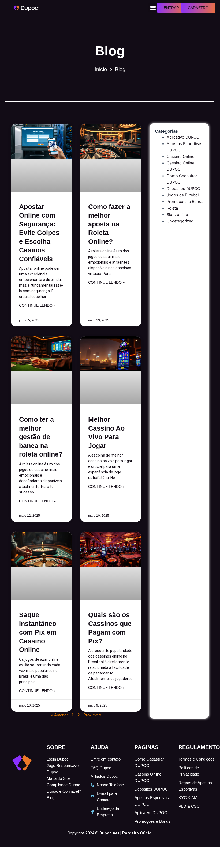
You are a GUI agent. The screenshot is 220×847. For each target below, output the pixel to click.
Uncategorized (180, 221)
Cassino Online (180, 156)
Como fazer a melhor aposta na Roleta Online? (109, 224)
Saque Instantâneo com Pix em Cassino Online (37, 632)
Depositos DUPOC (183, 188)
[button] (152, 7)
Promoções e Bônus (185, 201)
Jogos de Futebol (183, 195)
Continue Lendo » (37, 305)
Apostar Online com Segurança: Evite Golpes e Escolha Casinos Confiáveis (39, 233)
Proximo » (92, 715)
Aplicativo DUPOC (183, 137)
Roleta (172, 208)
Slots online (177, 214)
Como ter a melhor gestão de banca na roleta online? (41, 437)
